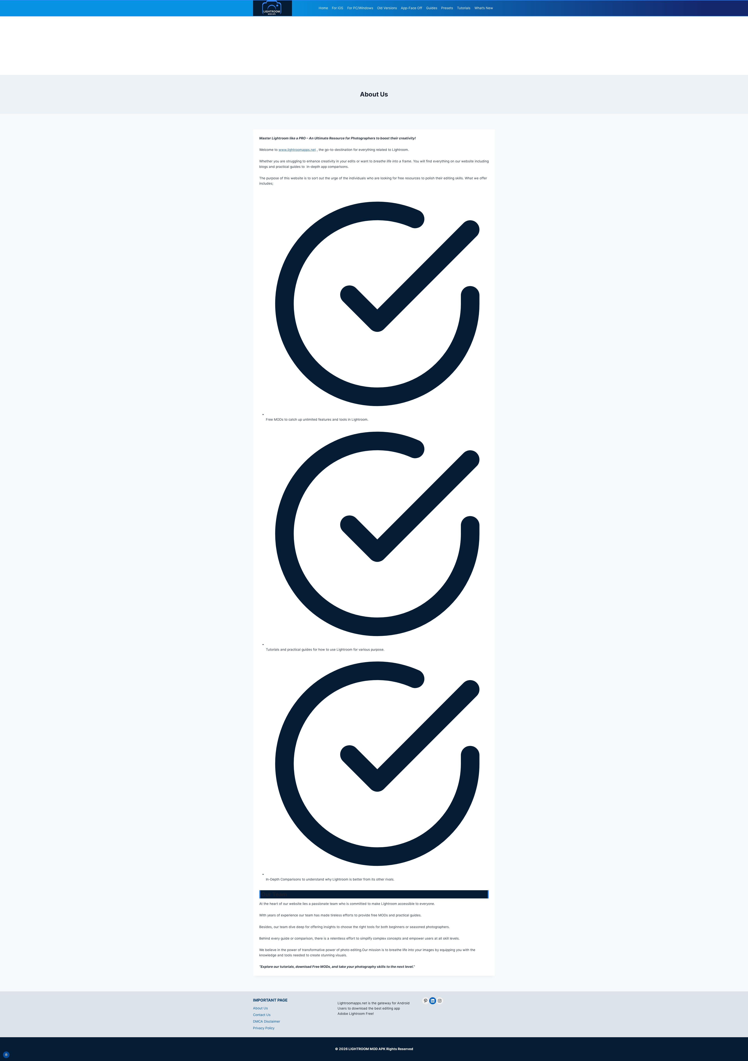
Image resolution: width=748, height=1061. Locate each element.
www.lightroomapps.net (297, 150)
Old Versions (387, 8)
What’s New (484, 8)
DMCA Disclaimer (266, 1021)
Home (323, 8)
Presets (447, 8)
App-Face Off (411, 8)
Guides (431, 8)
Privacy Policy (263, 1028)
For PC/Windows (360, 8)
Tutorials (463, 8)
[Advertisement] (374, 45)
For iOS (337, 8)
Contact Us (262, 1015)
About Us (260, 1008)
